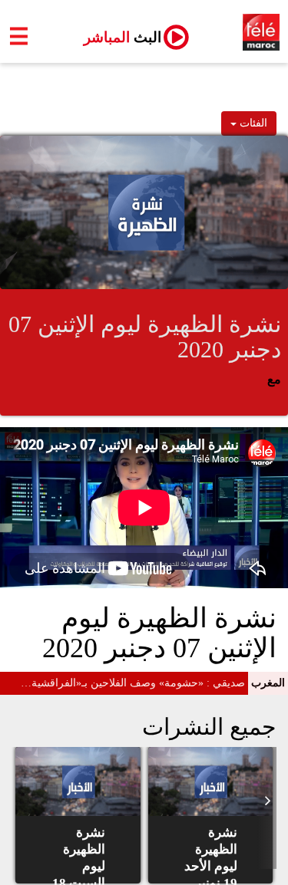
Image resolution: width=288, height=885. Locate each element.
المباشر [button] (116, 37)
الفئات (252, 123)
